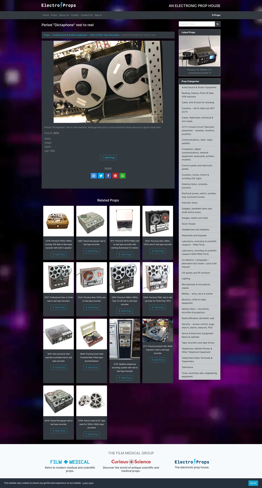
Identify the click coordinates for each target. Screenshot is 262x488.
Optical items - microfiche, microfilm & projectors (195, 310)
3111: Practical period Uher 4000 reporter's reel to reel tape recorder (157, 349)
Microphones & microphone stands (196, 286)
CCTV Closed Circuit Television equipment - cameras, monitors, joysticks (198, 130)
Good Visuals (188, 223)
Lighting (186, 278)
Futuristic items (189, 202)
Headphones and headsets (195, 229)
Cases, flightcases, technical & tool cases (197, 119)
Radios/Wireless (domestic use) (198, 318)
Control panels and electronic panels (197, 167)
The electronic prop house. (192, 467)
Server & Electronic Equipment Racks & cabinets (197, 335)
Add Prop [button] (59, 254)
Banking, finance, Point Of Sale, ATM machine (198, 95)
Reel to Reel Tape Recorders (105, 35)
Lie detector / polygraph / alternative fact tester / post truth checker (199, 263)
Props (54, 15)
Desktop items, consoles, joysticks (195, 186)
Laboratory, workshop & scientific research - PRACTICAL (199, 243)
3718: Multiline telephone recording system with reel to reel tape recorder (125, 367)
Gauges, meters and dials (195, 217)
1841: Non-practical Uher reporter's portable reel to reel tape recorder (58, 357)
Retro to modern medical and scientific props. (70, 469)
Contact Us (87, 15)
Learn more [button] (87, 483)
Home (46, 15)
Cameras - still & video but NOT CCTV (198, 110)
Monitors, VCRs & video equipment (194, 301)
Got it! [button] (253, 483)
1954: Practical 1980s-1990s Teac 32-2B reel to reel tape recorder (125, 300)
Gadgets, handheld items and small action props (197, 210)
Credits (75, 15)
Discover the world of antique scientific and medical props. (131, 469)
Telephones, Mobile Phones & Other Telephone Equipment (197, 350)
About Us (64, 15)
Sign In (98, 15)
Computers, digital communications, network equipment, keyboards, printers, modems (198, 154)
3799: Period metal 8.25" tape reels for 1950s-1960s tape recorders (91, 424)
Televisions (187, 367)
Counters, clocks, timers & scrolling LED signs (195, 176)
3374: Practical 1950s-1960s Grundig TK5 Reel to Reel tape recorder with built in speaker (58, 244)
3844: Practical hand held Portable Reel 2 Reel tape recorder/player (91, 357)
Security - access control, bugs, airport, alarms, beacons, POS (198, 326)
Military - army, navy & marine (197, 293)
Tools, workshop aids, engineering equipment (199, 375)
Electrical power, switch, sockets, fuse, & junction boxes (199, 195)
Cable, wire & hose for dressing (198, 102)
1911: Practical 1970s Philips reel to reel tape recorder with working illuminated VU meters (124, 244)
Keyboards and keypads (194, 235)
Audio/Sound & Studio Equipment (70, 35)
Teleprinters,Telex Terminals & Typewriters (197, 359)
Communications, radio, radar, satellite (197, 141)
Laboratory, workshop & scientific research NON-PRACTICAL (199, 252)
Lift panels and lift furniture (196, 272)
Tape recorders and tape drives (198, 342)
